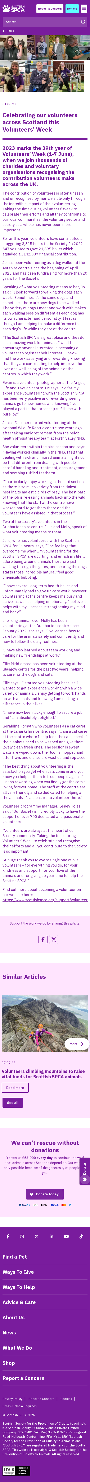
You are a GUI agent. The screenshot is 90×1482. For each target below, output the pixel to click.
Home (10, 30)
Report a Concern (50, 8)
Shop (9, 1363)
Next (77, 1044)
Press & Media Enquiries (20, 1406)
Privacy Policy (12, 1399)
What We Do (17, 1347)
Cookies (66, 1399)
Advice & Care (19, 1302)
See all (12, 1103)
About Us (13, 1317)
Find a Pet (15, 1256)
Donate (72, 8)
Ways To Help (19, 1287)
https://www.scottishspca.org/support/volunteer (45, 900)
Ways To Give (18, 1272)
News (9, 1332)
